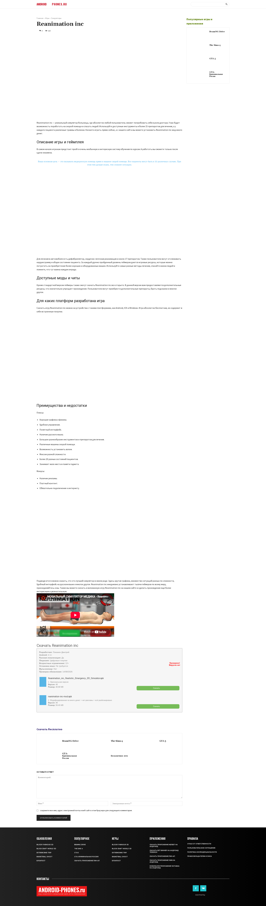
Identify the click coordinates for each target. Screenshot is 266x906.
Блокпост (41, 861)
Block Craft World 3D (46, 849)
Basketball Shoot (44, 857)
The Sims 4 (117, 741)
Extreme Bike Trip (44, 853)
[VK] (52, 720)
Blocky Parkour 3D (45, 845)
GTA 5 (162, 741)
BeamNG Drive (70, 741)
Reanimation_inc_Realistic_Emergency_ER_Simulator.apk (76, 678)
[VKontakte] (203, 888)
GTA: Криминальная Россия (69, 756)
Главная (40, 18)
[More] (59, 720)
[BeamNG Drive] (50, 741)
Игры (47, 18)
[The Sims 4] (98, 741)
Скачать (156, 688)
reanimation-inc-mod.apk (60, 696)
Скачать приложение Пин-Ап (87, 861)
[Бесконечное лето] (98, 756)
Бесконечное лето (119, 756)
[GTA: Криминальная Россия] (50, 756)
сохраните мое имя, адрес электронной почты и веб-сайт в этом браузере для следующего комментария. (86, 810)
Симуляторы (56, 18)
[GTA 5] (147, 741)
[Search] (226, 4)
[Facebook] (39, 720)
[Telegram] (45, 720)
